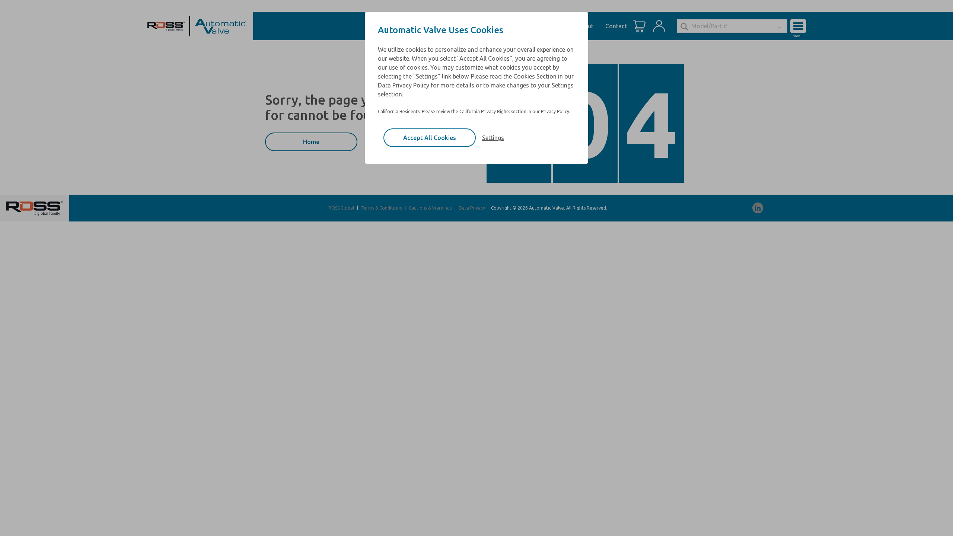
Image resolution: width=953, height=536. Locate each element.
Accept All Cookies (429, 137)
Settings (493, 137)
